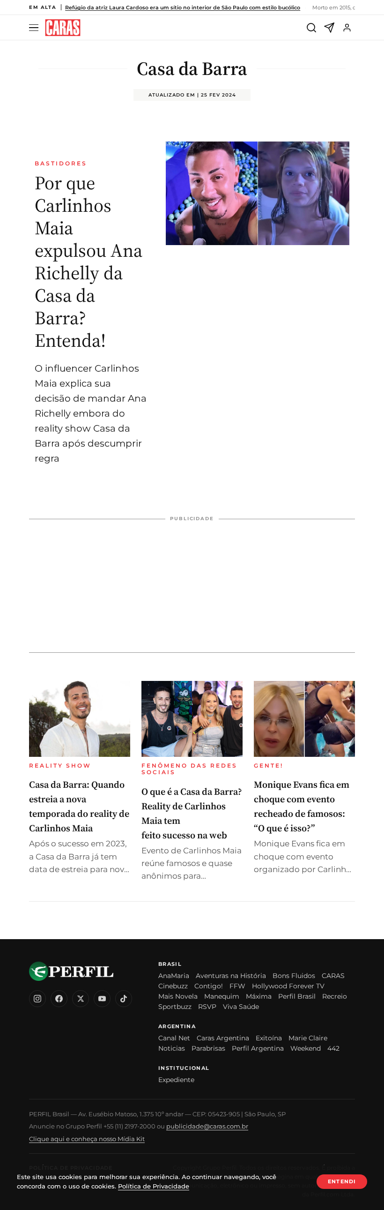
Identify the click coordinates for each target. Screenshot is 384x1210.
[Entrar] (347, 28)
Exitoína (269, 1038)
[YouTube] (102, 998)
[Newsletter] (329, 28)
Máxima (259, 996)
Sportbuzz (175, 1006)
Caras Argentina (223, 1038)
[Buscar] (311, 28)
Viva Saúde (241, 1006)
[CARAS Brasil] (63, 28)
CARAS (333, 975)
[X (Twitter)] (80, 998)
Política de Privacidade (153, 1186)
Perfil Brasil (297, 996)
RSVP (207, 1006)
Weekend (305, 1048)
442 (333, 1048)
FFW (237, 986)
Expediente (176, 1080)
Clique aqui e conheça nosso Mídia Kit (87, 1139)
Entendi (342, 1181)
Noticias (171, 1048)
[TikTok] (123, 998)
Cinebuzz (173, 986)
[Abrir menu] (35, 28)
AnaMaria (173, 975)
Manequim (221, 996)
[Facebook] (59, 998)
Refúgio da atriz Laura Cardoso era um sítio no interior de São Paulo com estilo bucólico (182, 7)
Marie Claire (307, 1038)
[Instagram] (37, 998)
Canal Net (174, 1038)
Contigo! (208, 986)
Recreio (334, 996)
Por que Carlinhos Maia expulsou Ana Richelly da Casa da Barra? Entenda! (88, 261)
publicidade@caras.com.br (207, 1126)
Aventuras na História (231, 975)
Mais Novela (178, 996)
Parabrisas (208, 1048)
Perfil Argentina (258, 1048)
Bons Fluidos (294, 975)
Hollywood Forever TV (288, 986)
